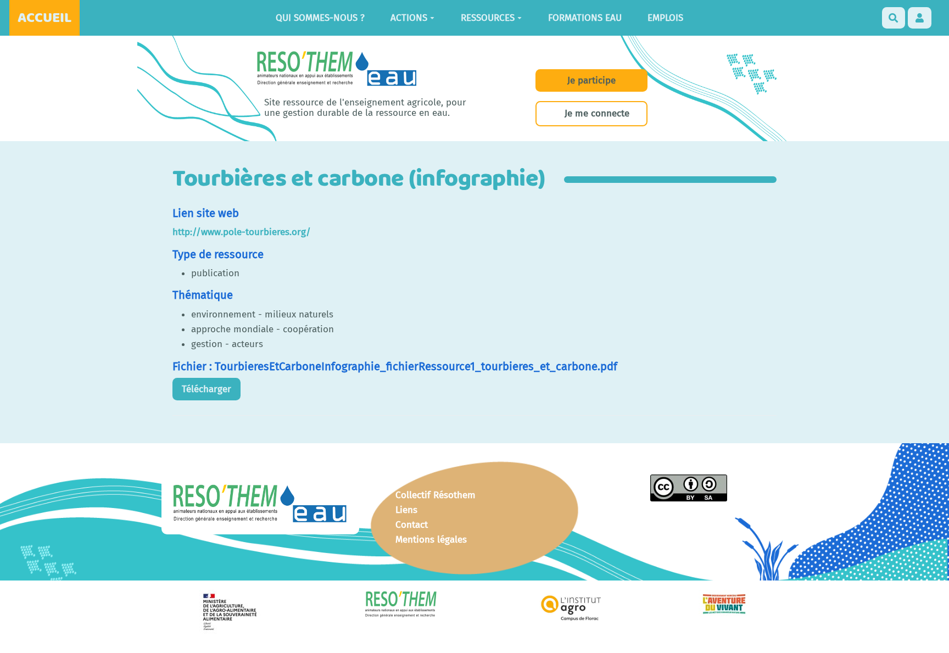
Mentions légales (431, 539)
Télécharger (206, 389)
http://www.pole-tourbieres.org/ (241, 232)
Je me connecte (597, 113)
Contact (411, 525)
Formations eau (585, 18)
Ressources (488, 18)
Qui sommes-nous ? (320, 18)
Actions (408, 18)
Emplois (665, 18)
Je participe (591, 80)
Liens (406, 510)
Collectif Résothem (435, 495)
